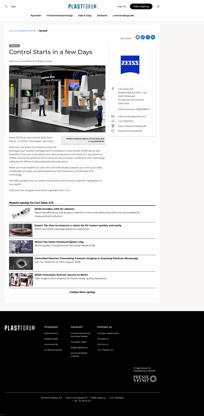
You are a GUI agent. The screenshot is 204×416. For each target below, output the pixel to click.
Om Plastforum (105, 350)
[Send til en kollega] (137, 37)
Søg (13, 6)
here (67, 190)
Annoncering (51, 344)
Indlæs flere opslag (82, 292)
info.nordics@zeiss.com (132, 116)
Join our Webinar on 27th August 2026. (86, 260)
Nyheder (36, 15)
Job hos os (102, 344)
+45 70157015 (125, 121)
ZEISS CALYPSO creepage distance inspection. (78, 227)
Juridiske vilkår (78, 342)
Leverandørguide (123, 15)
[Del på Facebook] (148, 37)
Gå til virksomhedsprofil (132, 126)
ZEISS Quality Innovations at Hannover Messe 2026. (65, 243)
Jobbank (102, 15)
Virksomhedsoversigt (60, 15)
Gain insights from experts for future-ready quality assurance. (70, 276)
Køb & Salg (84, 15)
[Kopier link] (143, 37)
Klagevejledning (79, 347)
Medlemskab (51, 338)
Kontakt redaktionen (108, 333)
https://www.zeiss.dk (130, 130)
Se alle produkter (53, 350)
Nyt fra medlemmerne (22, 30)
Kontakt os (103, 338)
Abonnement (51, 333)
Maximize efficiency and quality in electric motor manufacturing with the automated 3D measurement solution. (87, 213)
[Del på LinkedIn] (153, 37)
